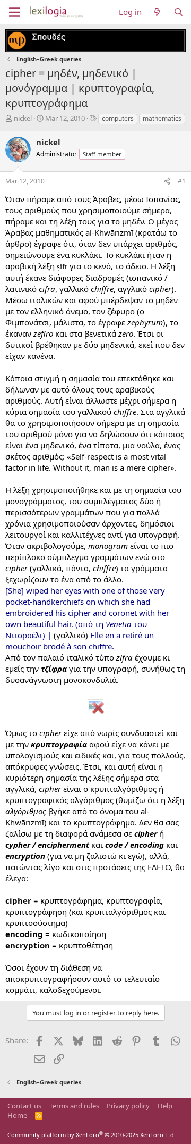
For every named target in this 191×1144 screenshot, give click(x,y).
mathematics (162, 118)
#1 (182, 181)
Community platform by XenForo (91, 1135)
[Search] (178, 12)
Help (165, 1105)
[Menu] (14, 12)
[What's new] (157, 12)
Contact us (24, 1105)
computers (118, 118)
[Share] (167, 182)
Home (17, 1115)
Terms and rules (74, 1105)
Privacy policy (128, 1105)
